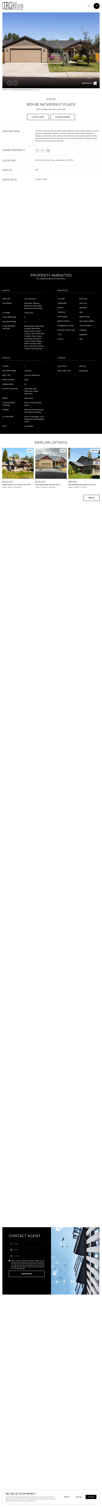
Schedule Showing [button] (62, 117)
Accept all (91, 1497)
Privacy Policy (21, 1268)
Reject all (66, 1497)
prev (9, 83)
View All (91, 498)
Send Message (26, 1274)
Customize (79, 1497)
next (15, 83)
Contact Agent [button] (38, 117)
